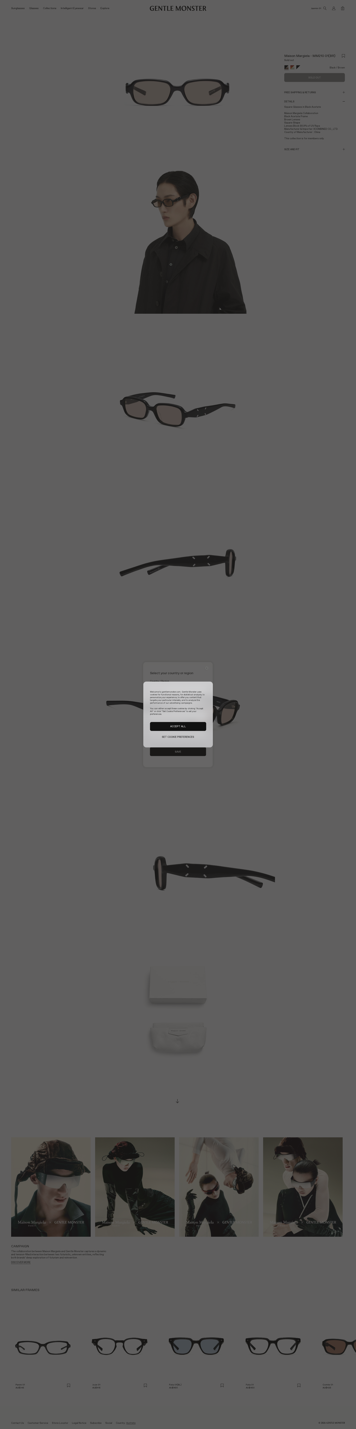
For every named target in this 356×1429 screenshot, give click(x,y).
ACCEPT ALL (178, 726)
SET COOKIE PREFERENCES (178, 737)
